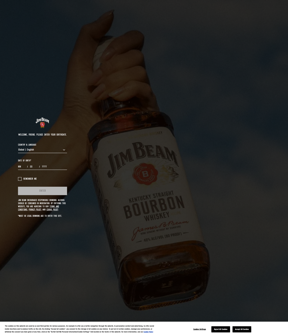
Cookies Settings (199, 329)
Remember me (30, 179)
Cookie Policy (52, 209)
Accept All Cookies (242, 329)
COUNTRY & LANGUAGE (27, 145)
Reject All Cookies (220, 329)
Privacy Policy (35, 209)
